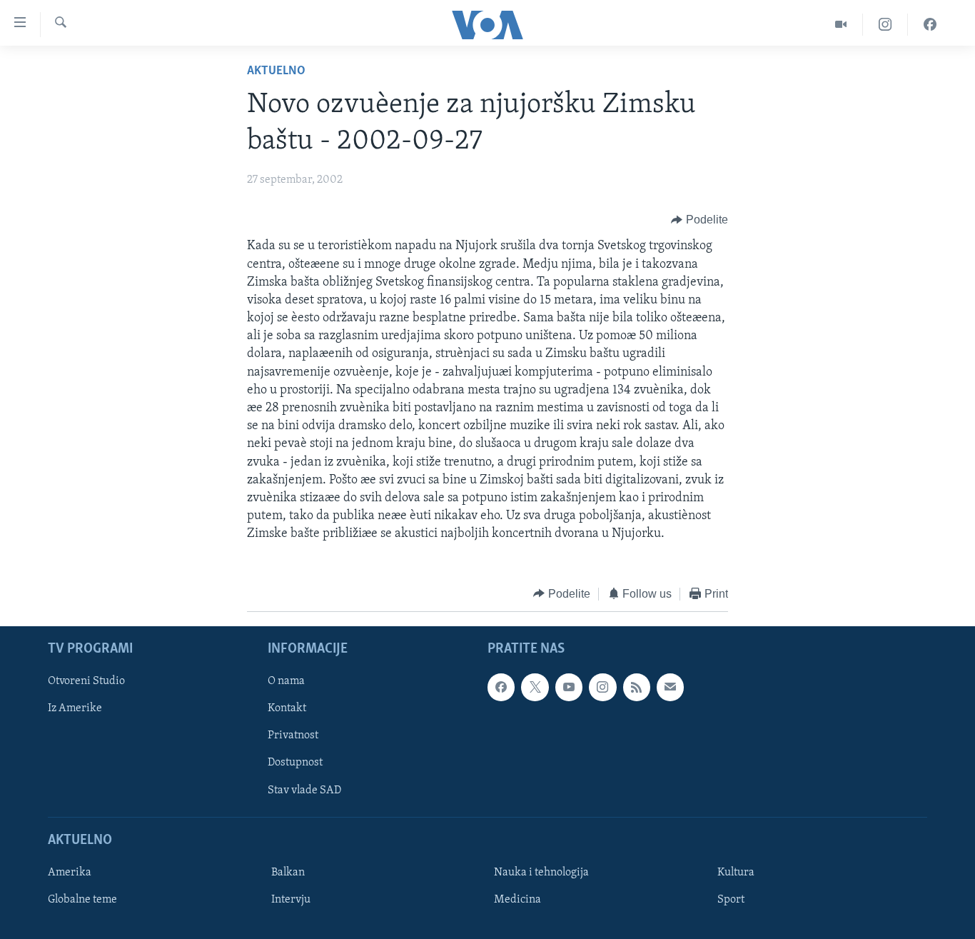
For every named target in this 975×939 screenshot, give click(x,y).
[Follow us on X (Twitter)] (534, 687)
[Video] (841, 25)
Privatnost (293, 735)
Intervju (290, 899)
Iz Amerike (75, 708)
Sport (730, 899)
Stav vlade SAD (304, 790)
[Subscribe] (670, 687)
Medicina (517, 899)
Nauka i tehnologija (541, 872)
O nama (286, 681)
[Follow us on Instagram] (602, 687)
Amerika (69, 872)
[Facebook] (930, 25)
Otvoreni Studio (86, 681)
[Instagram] (885, 25)
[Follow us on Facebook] (501, 687)
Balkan (288, 872)
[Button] (699, 220)
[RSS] (636, 687)
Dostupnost (295, 763)
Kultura (735, 872)
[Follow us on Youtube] (568, 687)
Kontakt (287, 708)
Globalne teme (82, 899)
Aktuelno (276, 71)
